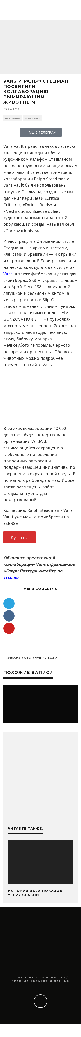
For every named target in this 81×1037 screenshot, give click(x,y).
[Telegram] (9, 603)
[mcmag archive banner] (40, 812)
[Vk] (9, 616)
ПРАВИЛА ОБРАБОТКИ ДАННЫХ (40, 981)
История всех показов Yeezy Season (35, 893)
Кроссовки (32, 118)
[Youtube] (9, 628)
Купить (19, 537)
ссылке (10, 577)
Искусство (12, 118)
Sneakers (13, 657)
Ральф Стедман (46, 657)
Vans (8, 273)
